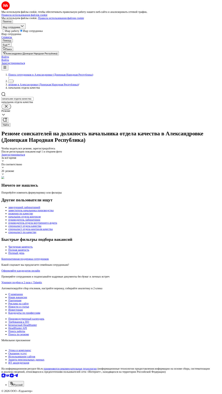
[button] (5, 56)
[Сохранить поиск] (4, 120)
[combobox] (17, 99)
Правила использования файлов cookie (61, 18)
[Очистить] (6, 106)
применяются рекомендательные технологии (70, 368)
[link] (7, 49)
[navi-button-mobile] (4, 67)
